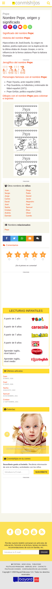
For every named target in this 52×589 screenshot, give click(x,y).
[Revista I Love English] (39, 360)
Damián (8, 216)
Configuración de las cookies (34, 569)
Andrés (8, 213)
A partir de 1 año (12, 318)
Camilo (29, 216)
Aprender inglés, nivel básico (12, 352)
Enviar (44, 552)
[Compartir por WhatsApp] (30, 27)
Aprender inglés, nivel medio (12, 360)
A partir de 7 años (13, 334)
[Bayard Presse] (23, 579)
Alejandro (30, 201)
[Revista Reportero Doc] (39, 344)
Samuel (29, 207)
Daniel (28, 196)
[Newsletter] (30, 238)
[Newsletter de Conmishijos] (25, 27)
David (7, 201)
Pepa (7, 229)
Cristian (8, 210)
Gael (28, 204)
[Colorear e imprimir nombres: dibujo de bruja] (26, 140)
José (7, 204)
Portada (16, 564)
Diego (28, 190)
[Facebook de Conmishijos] (15, 27)
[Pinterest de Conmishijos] (10, 27)
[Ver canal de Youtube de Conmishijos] (20, 27)
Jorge (7, 196)
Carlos (7, 199)
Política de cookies (13, 569)
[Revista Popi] (39, 320)
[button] (7, 434)
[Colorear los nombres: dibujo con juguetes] (26, 115)
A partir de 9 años (13, 342)
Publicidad (36, 564)
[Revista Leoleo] (39, 336)
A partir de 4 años (13, 326)
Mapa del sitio (31, 566)
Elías (28, 210)
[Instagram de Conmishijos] (5, 27)
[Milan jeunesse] (36, 579)
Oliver (28, 213)
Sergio (7, 193)
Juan (7, 190)
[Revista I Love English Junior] (39, 352)
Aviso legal (26, 564)
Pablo (28, 193)
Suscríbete (41, 472)
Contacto (42, 566)
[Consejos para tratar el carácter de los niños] (26, 434)
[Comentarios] (37, 238)
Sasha (7, 207)
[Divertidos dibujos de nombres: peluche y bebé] (26, 164)
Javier (28, 199)
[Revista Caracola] (39, 328)
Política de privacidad (15, 566)
